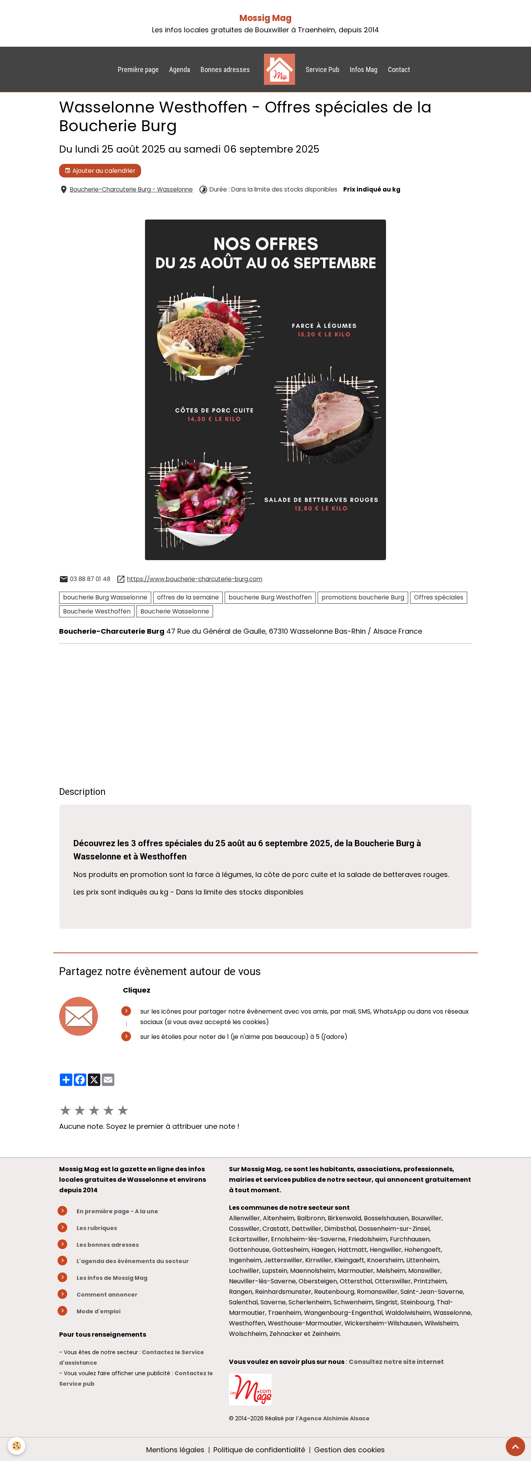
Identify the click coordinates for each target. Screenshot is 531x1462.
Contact (399, 69)
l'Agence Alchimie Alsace (333, 1418)
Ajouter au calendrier (103, 170)
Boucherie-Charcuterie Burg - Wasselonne (131, 189)
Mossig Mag (265, 18)
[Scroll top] (515, 1446)
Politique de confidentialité (259, 1450)
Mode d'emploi (99, 1311)
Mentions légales (175, 1450)
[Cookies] (16, 1446)
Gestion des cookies (349, 1450)
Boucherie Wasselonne (174, 611)
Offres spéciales (438, 597)
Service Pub (322, 69)
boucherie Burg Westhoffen (270, 597)
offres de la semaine (188, 597)
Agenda (179, 69)
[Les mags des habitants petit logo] (250, 1389)
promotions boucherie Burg (362, 597)
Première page (138, 69)
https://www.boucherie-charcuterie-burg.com (194, 579)
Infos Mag (363, 69)
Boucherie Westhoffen (97, 611)
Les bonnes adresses (108, 1245)
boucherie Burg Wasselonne (105, 597)
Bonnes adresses (225, 69)
